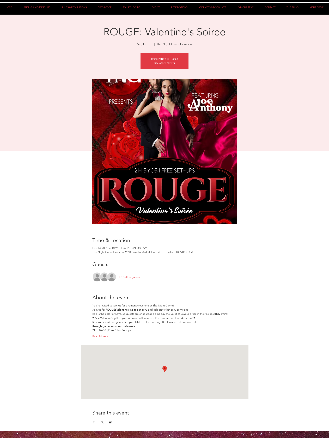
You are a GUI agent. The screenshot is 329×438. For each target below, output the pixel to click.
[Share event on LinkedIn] (110, 422)
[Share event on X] (102, 422)
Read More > (100, 336)
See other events (164, 63)
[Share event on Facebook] (94, 422)
